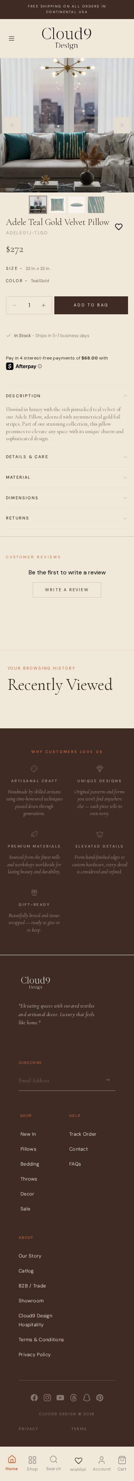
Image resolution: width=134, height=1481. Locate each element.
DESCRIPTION (23, 395)
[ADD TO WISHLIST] (118, 226)
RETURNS (17, 518)
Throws (28, 1179)
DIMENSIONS (22, 497)
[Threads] (73, 1397)
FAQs (75, 1164)
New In (28, 1134)
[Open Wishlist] (78, 1459)
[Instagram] (47, 1397)
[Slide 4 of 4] (96, 205)
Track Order (82, 1134)
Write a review (67, 589)
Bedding (29, 1164)
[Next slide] (122, 125)
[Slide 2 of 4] (57, 205)
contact (78, 1149)
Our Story (30, 1256)
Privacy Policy (35, 1354)
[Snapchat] (86, 1397)
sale (25, 1209)
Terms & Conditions (41, 1339)
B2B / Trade (32, 1286)
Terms (79, 1428)
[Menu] (11, 38)
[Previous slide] (12, 125)
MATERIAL (18, 477)
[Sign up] (107, 1080)
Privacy (28, 1428)
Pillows (28, 1149)
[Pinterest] (99, 1397)
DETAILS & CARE (27, 456)
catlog (26, 1271)
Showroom (31, 1301)
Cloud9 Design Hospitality (35, 1320)
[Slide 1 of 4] (38, 205)
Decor (27, 1194)
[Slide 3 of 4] (76, 205)
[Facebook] (34, 1397)
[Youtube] (60, 1397)
